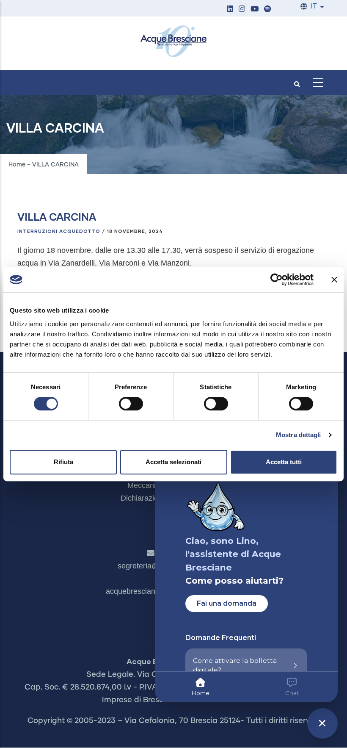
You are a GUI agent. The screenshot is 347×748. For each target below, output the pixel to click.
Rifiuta (63, 461)
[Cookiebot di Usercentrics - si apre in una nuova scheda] (277, 279)
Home (16, 165)
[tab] (200, 687)
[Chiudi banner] (334, 280)
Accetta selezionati (173, 461)
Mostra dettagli (298, 434)
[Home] (173, 41)
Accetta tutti (284, 461)
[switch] (131, 403)
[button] (230, 9)
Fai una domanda (226, 603)
